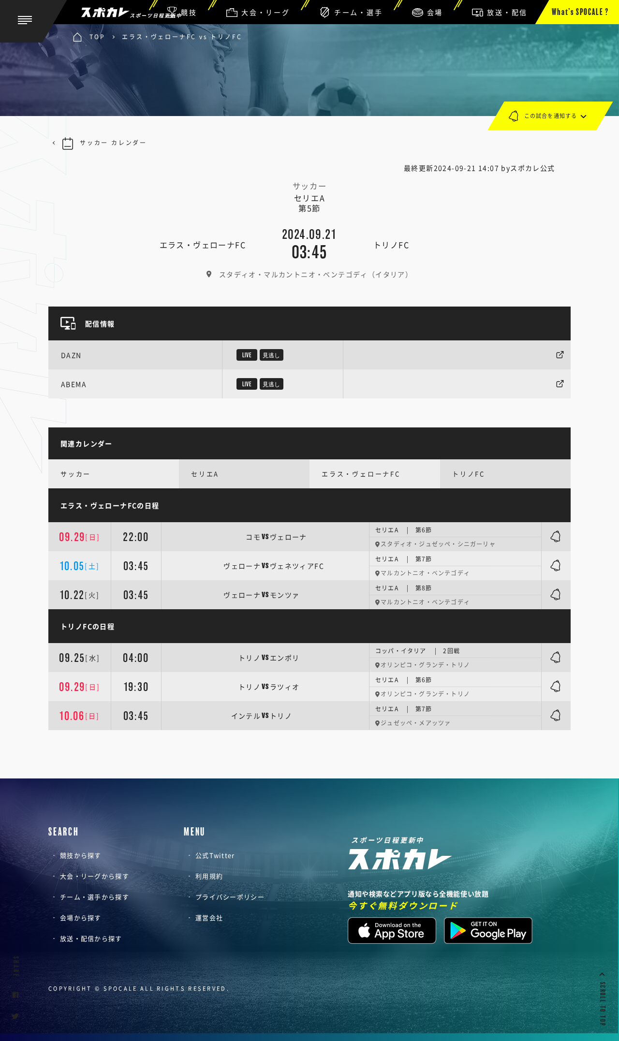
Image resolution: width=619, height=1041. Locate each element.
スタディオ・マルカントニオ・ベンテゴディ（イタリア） (316, 274)
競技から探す (81, 855)
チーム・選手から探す (94, 896)
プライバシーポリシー (230, 896)
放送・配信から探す (91, 938)
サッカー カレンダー (113, 142)
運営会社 (209, 917)
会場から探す (81, 917)
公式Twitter (215, 855)
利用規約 (209, 875)
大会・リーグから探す (94, 875)
